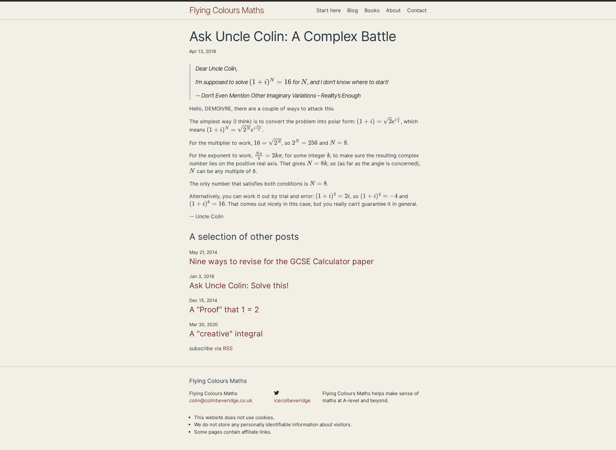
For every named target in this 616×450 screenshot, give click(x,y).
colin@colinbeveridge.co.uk (220, 400)
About (393, 10)
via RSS (223, 348)
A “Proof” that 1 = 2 (224, 309)
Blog (352, 10)
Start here (328, 10)
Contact (417, 10)
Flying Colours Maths (226, 10)
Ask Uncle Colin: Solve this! (239, 285)
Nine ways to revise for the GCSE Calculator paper (281, 261)
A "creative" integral (226, 333)
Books (372, 10)
